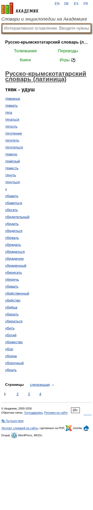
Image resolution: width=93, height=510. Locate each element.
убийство (12, 300)
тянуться (12, 182)
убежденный (15, 265)
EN (57, 4)
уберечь (12, 279)
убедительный (17, 217)
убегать (11, 210)
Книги (25, 60)
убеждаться (15, 251)
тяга (8, 112)
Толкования (25, 51)
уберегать (13, 272)
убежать (12, 238)
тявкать (11, 105)
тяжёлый (12, 161)
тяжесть (11, 168)
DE (66, 4)
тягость (11, 126)
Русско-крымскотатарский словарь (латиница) (46, 42)
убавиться (13, 203)
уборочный (14, 363)
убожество (14, 342)
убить (9, 328)
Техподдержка (33, 412)
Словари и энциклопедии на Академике (44, 19)
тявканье (12, 98)
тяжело (11, 154)
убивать (11, 286)
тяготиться (14, 147)
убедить (12, 224)
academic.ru (19, 8)
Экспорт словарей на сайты (19, 428)
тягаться (12, 119)
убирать (12, 314)
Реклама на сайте (56, 412)
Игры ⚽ (68, 60)
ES (76, 4)
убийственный (17, 293)
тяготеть (12, 140)
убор (9, 349)
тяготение (13, 133)
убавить (11, 196)
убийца (11, 307)
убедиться (13, 231)
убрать (11, 370)
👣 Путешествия (12, 420)
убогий (11, 335)
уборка (11, 356)
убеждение (14, 258)
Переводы (68, 51)
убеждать (13, 245)
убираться (13, 321)
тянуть (10, 175)
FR (85, 4)
